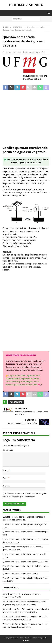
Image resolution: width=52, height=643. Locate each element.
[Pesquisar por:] (26, 18)
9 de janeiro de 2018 (13, 52)
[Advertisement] (26, 119)
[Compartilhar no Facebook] (5, 87)
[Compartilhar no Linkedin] (17, 87)
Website (6, 486)
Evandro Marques (32, 52)
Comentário (8, 450)
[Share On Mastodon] (46, 87)
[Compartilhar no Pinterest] (23, 87)
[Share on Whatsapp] (40, 87)
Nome (6, 470)
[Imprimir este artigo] (34, 87)
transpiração (16, 402)
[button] (48, 13)
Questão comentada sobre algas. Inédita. (20, 573)
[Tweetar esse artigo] (11, 87)
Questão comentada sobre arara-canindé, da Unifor (25, 561)
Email (5, 478)
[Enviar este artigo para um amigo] (29, 87)
